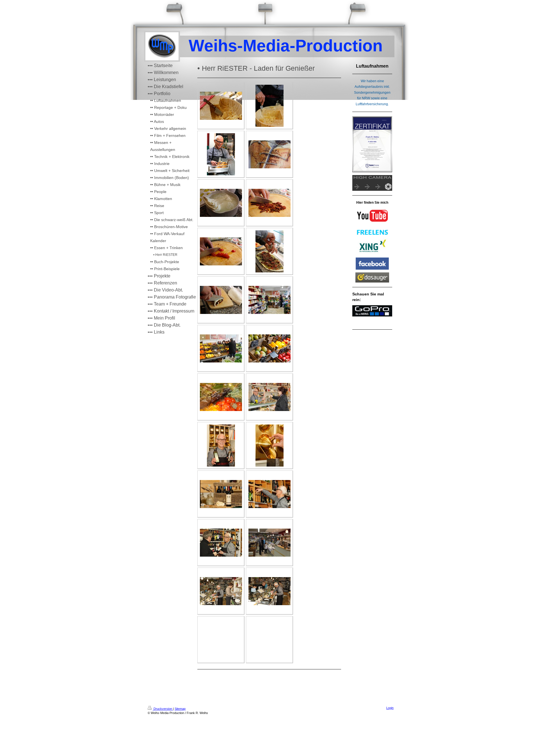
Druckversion (163, 708)
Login (390, 708)
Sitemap (180, 708)
